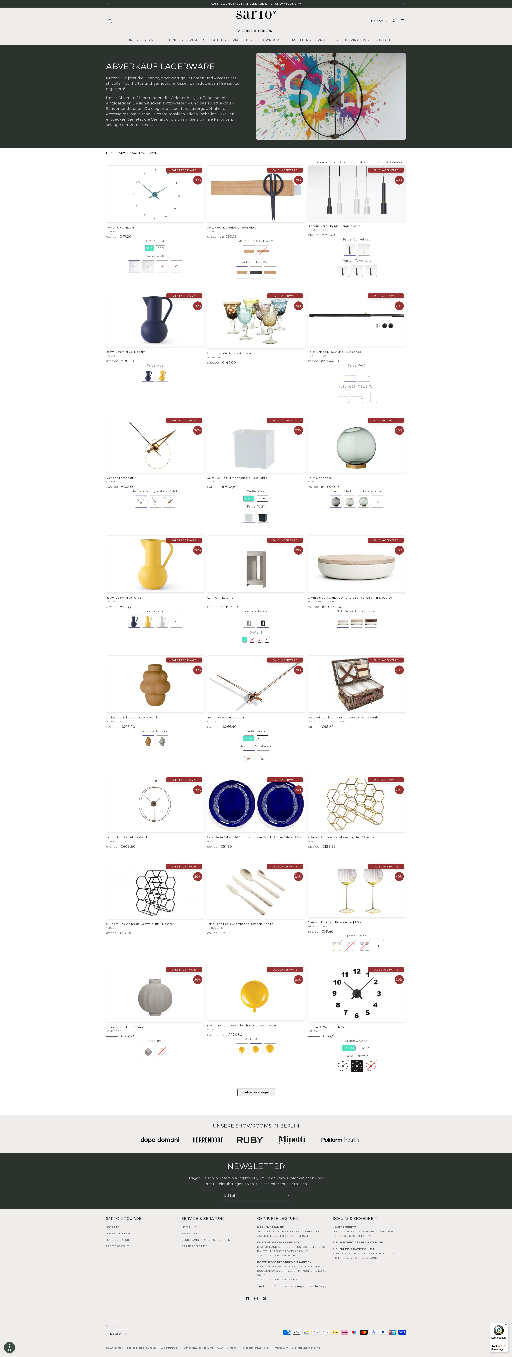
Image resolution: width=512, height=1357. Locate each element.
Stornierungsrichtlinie (306, 1347)
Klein (248, 498)
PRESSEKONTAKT (117, 1246)
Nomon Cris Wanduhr (121, 477)
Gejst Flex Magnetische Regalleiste (231, 227)
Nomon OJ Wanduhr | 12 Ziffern (329, 1027)
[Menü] (505, 1325)
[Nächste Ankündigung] (404, 4)
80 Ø (161, 248)
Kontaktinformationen (255, 1347)
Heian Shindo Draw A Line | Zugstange (334, 351)
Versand (232, 1347)
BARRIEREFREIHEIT (194, 1246)
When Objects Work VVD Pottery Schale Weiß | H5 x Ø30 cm (350, 597)
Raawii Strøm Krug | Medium (126, 351)
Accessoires (225, 78)
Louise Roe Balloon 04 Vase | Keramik (132, 717)
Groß (262, 498)
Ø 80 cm (364, 1047)
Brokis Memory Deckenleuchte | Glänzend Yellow (242, 1025)
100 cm (262, 738)
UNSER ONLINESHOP (120, 1233)
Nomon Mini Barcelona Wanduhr (129, 837)
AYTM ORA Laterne (220, 597)
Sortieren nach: (324, 162)
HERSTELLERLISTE (118, 1239)
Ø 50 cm (348, 1047)
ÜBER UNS (113, 1227)
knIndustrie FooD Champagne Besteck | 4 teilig (240, 923)
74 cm (248, 738)
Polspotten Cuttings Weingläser (229, 353)
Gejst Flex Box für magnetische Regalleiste (237, 477)
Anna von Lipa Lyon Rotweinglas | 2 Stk (335, 922)
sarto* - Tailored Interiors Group (135, 1347)
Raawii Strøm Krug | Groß (123, 597)
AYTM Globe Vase (320, 477)
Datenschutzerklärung (198, 1347)
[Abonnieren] (287, 1195)
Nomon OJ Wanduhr (120, 227)
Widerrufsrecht (170, 1347)
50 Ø (149, 248)
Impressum (281, 1347)
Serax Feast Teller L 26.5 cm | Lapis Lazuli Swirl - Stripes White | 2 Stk (254, 837)
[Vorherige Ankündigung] (107, 4)
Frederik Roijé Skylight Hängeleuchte (334, 225)
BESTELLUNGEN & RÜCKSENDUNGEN (206, 1239)
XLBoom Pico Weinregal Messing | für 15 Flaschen (342, 837)
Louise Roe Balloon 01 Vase (125, 1027)
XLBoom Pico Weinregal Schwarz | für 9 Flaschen (140, 923)
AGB (220, 1347)
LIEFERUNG (189, 1227)
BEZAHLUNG (190, 1233)
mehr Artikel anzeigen (256, 1092)
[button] (110, 21)
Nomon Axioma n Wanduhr (225, 717)
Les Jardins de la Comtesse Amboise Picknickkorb (343, 717)
